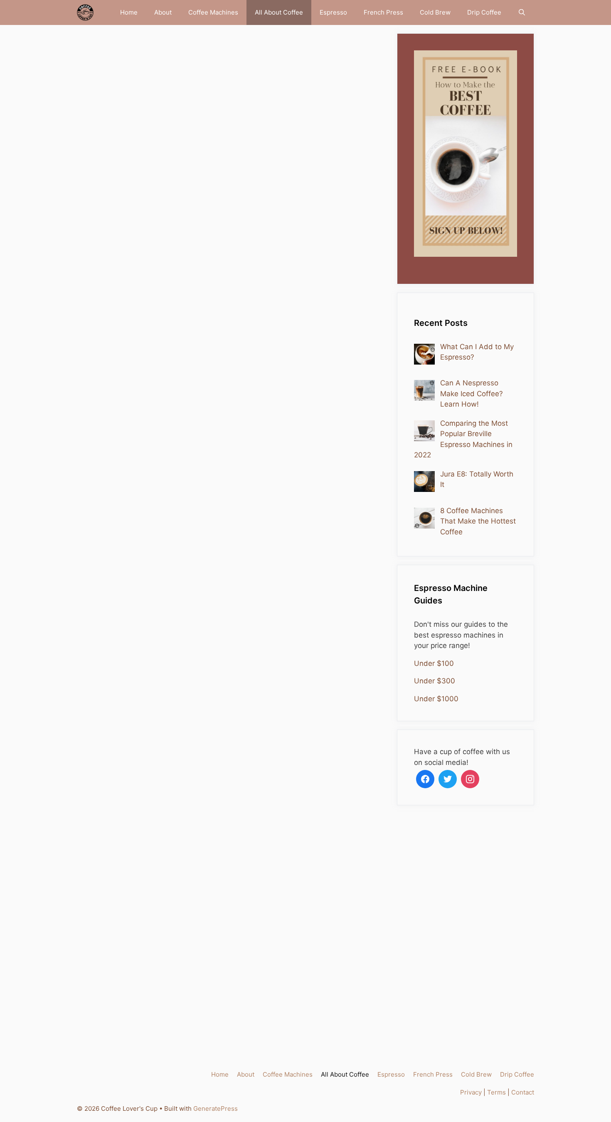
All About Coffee (279, 12)
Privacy (471, 1092)
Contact (522, 1092)
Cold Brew (435, 12)
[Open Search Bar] (522, 12)
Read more (118, 348)
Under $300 (434, 681)
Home (129, 12)
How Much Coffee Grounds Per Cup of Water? (312, 112)
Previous (112, 1024)
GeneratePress (215, 1108)
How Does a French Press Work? (311, 717)
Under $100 (434, 663)
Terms (496, 1092)
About (163, 12)
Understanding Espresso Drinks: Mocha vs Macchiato (144, 120)
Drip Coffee (484, 12)
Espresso (333, 12)
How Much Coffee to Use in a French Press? (147, 724)
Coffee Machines (213, 12)
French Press (383, 12)
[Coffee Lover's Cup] (87, 12)
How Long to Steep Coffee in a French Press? (310, 419)
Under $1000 (436, 699)
